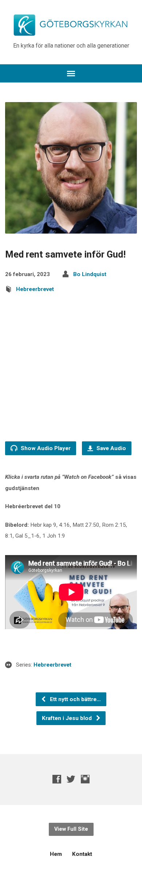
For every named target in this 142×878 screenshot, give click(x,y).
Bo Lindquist (89, 274)
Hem (56, 854)
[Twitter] (71, 779)
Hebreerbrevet (35, 289)
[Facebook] (56, 779)
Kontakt (82, 854)
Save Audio (110, 448)
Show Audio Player (45, 448)
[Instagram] (85, 779)
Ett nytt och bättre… (74, 699)
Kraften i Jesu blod (67, 718)
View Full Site (71, 829)
